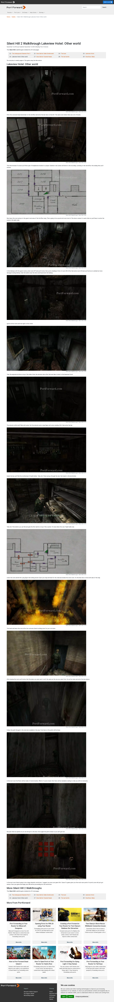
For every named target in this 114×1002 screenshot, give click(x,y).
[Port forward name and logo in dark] (16, 7)
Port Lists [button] (17, 12)
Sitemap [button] (41, 12)
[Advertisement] (57, 30)
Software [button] (25, 12)
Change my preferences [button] (82, 996)
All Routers (52, 995)
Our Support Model (29, 993)
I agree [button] (64, 996)
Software (34, 2)
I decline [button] (70, 996)
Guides (13, 17)
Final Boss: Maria (90, 56)
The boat (63, 53)
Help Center (41, 2)
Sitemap (48, 2)
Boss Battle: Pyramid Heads (44, 56)
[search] (52, 2)
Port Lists (27, 2)
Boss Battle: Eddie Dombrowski (45, 53)
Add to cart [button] (107, 2)
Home (8, 17)
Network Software (54, 993)
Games (51, 999)
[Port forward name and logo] (8, 2)
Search (104, 7)
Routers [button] (9, 12)
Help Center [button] (33, 12)
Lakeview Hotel (90, 53)
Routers (21, 2)
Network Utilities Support (31, 991)
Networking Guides (29, 995)
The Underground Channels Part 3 (21, 53)
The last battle (65, 56)
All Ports (51, 997)
